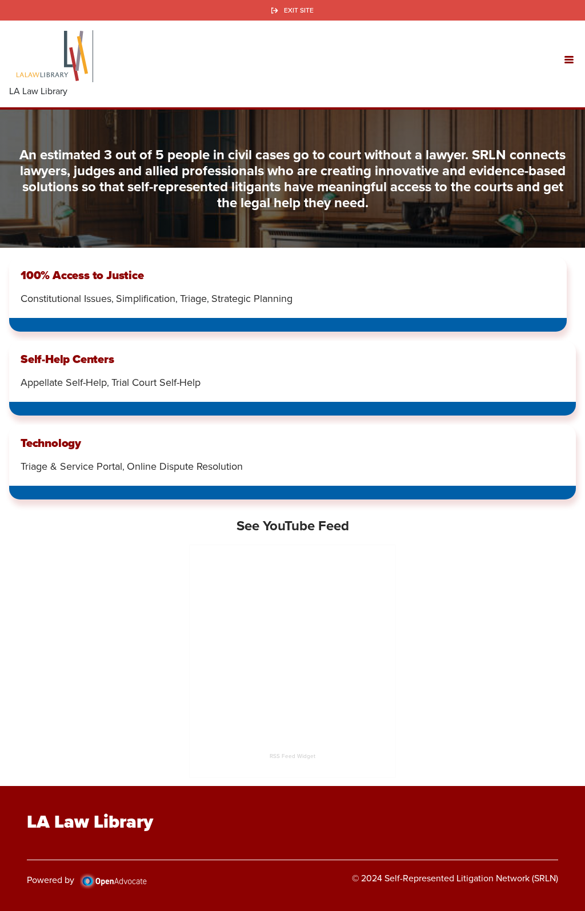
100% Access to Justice (82, 275)
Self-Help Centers (67, 359)
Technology (51, 443)
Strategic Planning (251, 298)
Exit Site (299, 10)
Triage (193, 298)
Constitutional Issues (66, 298)
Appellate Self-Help (64, 382)
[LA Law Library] (51, 55)
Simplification (145, 298)
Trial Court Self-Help (156, 382)
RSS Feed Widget (292, 756)
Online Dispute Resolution (185, 466)
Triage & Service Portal (71, 466)
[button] (569, 58)
